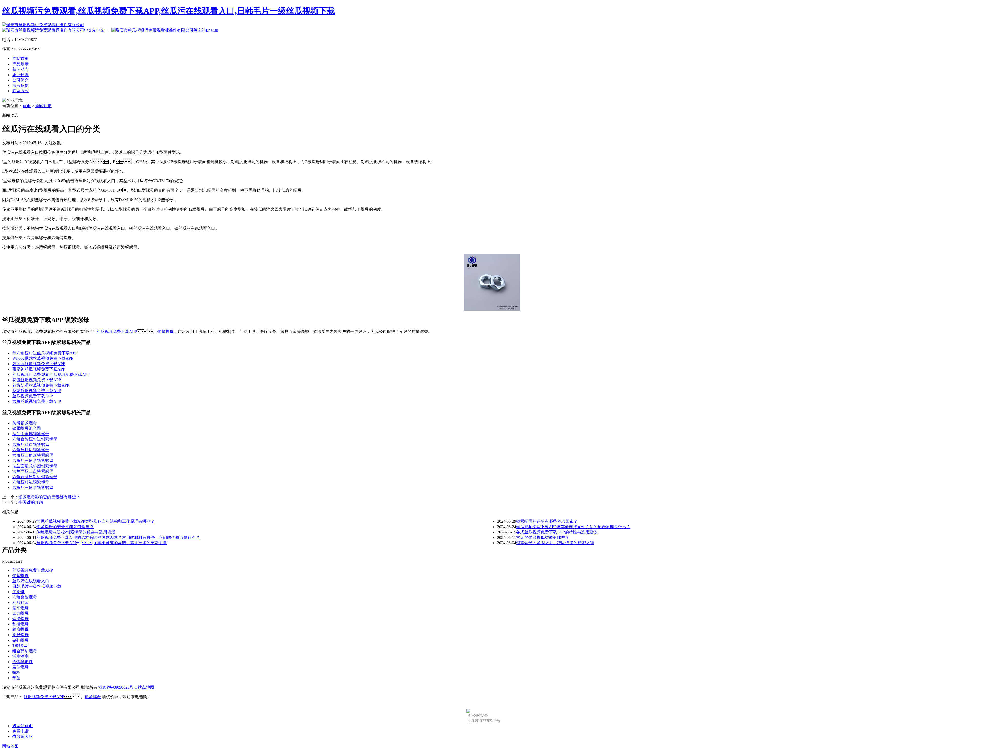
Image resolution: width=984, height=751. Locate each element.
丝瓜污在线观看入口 (30, 581)
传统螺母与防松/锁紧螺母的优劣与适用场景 (75, 532)
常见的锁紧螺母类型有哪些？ (542, 537)
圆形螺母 (20, 635)
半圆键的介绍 (30, 502)
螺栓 (16, 672)
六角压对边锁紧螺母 (30, 444)
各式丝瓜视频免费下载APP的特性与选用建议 (557, 532)
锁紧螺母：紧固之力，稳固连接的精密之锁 (555, 543)
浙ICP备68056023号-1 (117, 687)
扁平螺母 (20, 608)
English (212, 30)
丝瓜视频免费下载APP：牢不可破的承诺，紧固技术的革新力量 (101, 543)
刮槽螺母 (20, 624)
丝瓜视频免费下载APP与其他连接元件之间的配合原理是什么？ (573, 526)
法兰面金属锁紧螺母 (30, 433)
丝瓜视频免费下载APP (116, 331)
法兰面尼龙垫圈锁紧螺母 (34, 466)
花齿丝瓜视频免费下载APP (36, 380)
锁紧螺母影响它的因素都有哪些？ (49, 497)
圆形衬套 (20, 602)
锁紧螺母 (165, 331)
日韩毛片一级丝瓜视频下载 (36, 586)
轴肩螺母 (20, 629)
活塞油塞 (20, 656)
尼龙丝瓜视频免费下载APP (36, 390)
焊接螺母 (20, 618)
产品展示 (20, 64)
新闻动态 (20, 69)
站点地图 (146, 687)
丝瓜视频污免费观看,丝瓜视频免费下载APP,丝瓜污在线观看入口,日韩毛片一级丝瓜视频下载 (168, 10)
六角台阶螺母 (24, 597)
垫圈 (16, 678)
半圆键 (18, 592)
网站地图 (10, 746)
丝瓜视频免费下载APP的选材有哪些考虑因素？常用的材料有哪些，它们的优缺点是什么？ (118, 537)
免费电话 (20, 731)
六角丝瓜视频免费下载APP (36, 401)
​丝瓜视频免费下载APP (32, 396)
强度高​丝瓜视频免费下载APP (38, 364)
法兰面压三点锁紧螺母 (32, 471)
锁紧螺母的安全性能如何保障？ (65, 526)
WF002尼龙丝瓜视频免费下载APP (42, 358)
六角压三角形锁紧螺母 (32, 455)
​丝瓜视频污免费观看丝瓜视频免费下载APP (51, 374)
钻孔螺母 (20, 640)
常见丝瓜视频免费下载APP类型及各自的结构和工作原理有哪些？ (95, 521)
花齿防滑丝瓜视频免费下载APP (40, 385)
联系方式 (20, 91)
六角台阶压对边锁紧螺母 (34, 439)
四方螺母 (20, 613)
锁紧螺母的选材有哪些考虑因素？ (547, 521)
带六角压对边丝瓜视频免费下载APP (44, 353)
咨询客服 (24, 736)
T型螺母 (19, 645)
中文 (100, 30)
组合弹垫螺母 (24, 651)
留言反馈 (20, 85)
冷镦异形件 (22, 662)
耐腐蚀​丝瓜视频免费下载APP (38, 369)
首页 (27, 106)
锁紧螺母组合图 (26, 428)
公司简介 (20, 80)
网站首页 (20, 58)
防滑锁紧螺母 (24, 423)
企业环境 (20, 75)
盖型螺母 (20, 667)
